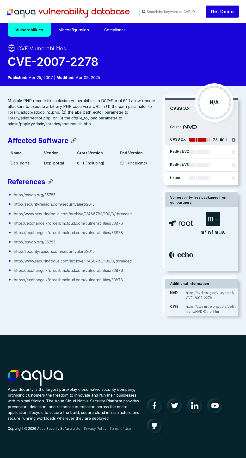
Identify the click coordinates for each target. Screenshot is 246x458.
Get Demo (222, 11)
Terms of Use (120, 428)
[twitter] (176, 407)
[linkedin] (196, 407)
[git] (156, 427)
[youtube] (216, 407)
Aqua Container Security (35, 378)
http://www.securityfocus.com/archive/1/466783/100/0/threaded (73, 213)
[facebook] (156, 407)
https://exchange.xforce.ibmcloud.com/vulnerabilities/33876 (68, 223)
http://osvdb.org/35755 (34, 194)
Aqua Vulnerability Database (68, 13)
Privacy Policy (95, 428)
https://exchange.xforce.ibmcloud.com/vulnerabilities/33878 (68, 232)
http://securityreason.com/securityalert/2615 (54, 204)
